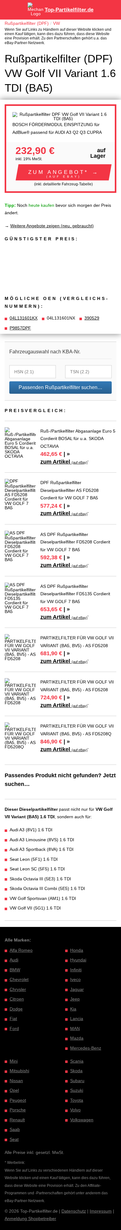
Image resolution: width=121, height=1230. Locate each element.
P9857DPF (20, 327)
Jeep (75, 998)
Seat (14, 1139)
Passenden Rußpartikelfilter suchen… (60, 387)
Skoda (76, 1070)
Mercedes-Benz (85, 1048)
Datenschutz (73, 1211)
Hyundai (78, 959)
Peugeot (18, 1100)
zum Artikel (63, 462)
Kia (73, 1008)
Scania (76, 1061)
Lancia (76, 1018)
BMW (15, 969)
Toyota (76, 1100)
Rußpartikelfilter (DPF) (27, 23)
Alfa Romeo (21, 950)
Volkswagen (81, 1119)
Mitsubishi (19, 1070)
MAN (75, 1028)
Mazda (76, 1038)
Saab (15, 1129)
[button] (64, 172)
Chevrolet (19, 979)
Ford (14, 1028)
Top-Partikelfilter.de (69, 10)
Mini (14, 1061)
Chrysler (18, 989)
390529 (91, 317)
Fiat (13, 1018)
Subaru (77, 1080)
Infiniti (76, 969)
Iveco (75, 979)
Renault (17, 1119)
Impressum (101, 1211)
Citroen (17, 998)
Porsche (18, 1109)
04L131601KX (24, 317)
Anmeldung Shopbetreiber (30, 1218)
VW (56, 23)
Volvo (75, 1109)
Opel (14, 1090)
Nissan (16, 1080)
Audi (14, 959)
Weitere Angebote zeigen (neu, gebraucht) (52, 225)
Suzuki (76, 1090)
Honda (76, 950)
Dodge (16, 1008)
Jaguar (77, 989)
